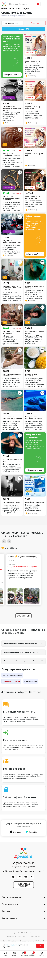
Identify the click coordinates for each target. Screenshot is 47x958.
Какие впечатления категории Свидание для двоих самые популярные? (25, 643)
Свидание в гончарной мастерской (11, 332)
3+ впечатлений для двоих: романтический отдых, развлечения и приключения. (34, 204)
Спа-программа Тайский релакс (34, 332)
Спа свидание (30, 681)
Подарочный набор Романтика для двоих (33, 62)
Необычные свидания (12, 675)
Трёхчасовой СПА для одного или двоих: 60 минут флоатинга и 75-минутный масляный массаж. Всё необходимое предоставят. (34, 340)
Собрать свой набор (35, 254)
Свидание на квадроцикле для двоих (12, 241)
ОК (40, 946)
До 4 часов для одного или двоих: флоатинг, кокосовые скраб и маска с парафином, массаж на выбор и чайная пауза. (11, 425)
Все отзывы (23, 616)
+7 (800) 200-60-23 (23, 863)
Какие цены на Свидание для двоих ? (19, 661)
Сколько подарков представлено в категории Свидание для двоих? (25, 652)
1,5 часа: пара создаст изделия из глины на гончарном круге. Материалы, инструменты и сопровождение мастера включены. (11, 117)
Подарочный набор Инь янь (34, 154)
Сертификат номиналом (34, 502)
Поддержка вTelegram (23, 885)
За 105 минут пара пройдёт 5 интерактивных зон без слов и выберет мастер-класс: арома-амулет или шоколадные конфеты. (12, 296)
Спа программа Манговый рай (31, 375)
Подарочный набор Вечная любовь (32, 197)
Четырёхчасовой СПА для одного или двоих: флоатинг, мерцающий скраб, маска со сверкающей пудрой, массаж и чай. (11, 382)
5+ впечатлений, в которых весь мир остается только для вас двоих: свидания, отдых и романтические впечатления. (34, 115)
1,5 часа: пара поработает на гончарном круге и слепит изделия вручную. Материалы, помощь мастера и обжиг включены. (11, 340)
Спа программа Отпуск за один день (34, 287)
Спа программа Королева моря (12, 460)
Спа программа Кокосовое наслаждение (12, 417)
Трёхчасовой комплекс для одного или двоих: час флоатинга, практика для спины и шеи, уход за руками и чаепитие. (34, 294)
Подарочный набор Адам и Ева (32, 107)
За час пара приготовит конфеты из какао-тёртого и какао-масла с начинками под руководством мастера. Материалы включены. (12, 162)
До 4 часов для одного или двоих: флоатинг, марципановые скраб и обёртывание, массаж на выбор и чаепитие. (34, 425)
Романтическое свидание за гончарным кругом (12, 108)
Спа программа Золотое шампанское (12, 375)
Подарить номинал (12, 74)
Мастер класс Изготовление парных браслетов (11, 198)
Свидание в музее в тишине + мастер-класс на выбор (12, 287)
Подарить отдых (34, 470)
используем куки (12, 945)
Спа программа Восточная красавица (33, 417)
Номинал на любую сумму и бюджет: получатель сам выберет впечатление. (34, 508)
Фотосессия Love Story (11, 502)
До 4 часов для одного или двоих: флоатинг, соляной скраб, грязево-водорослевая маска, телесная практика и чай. (12, 468)
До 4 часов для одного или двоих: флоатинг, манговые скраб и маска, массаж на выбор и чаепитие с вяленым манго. (34, 382)
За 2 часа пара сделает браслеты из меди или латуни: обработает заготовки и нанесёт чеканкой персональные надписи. (12, 206)
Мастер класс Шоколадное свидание (12, 154)
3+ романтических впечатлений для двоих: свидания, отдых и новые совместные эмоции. (34, 70)
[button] (4, 541)
